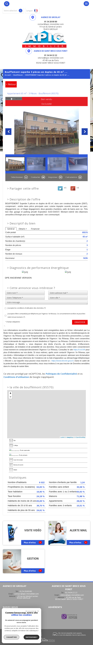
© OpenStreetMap (80, 437)
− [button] (10, 396)
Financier (35, 228)
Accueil (8, 75)
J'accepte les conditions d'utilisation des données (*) (27, 308)
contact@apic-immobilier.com (26, 594)
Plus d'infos (32, 542)
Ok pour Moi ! (31, 637)
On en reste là (30, 611)
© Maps (70, 437)
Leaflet (62, 437)
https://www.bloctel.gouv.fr (62, 361)
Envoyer (80, 322)
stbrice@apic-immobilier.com (72, 595)
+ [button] (10, 393)
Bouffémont (18, 75)
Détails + (23, 228)
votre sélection (10, 10)
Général (11, 228)
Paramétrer (11, 637)
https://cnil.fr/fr (79, 350)
